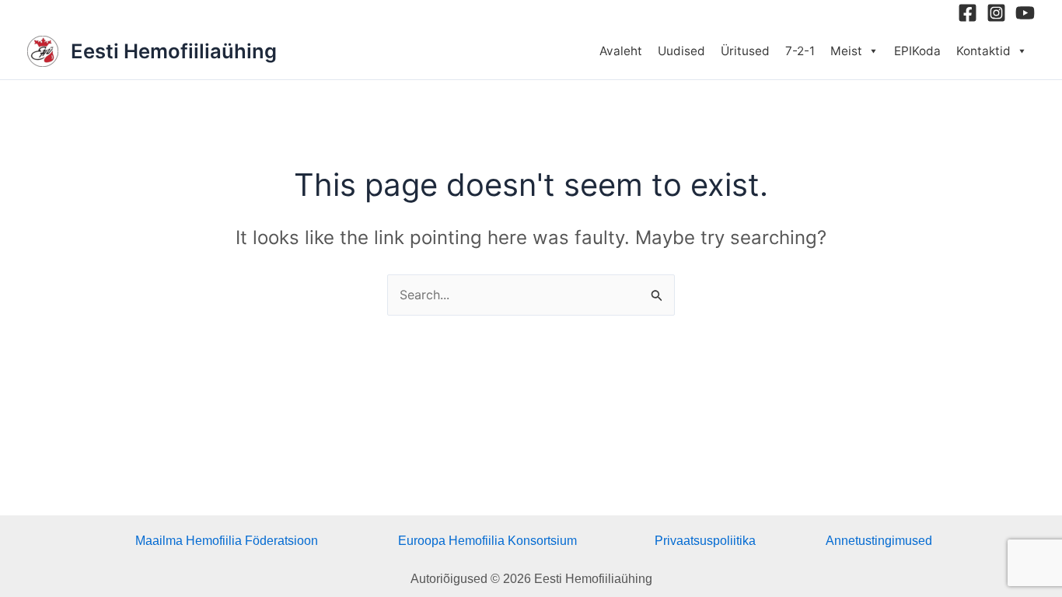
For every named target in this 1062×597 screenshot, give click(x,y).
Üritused (745, 51)
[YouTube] (1025, 13)
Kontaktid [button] (983, 51)
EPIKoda (917, 51)
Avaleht (620, 51)
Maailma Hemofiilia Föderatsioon (226, 540)
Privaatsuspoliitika (705, 540)
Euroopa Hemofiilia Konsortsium (487, 540)
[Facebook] (967, 13)
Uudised (681, 51)
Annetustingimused (879, 540)
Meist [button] (846, 51)
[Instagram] (996, 13)
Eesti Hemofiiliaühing (174, 51)
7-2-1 (800, 51)
